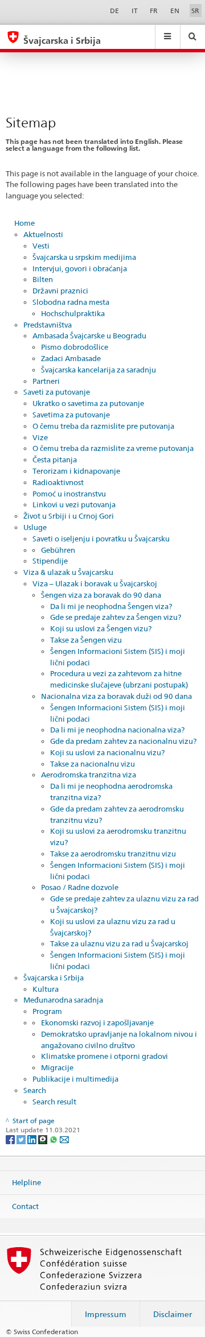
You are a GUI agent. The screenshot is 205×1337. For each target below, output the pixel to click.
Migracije (57, 1067)
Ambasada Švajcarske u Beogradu (89, 335)
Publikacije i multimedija (75, 1078)
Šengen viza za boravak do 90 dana (101, 594)
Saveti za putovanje (56, 391)
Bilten (42, 279)
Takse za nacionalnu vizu (92, 763)
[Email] (64, 1139)
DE (114, 10)
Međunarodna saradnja (63, 999)
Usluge (35, 527)
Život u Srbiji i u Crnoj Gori (68, 515)
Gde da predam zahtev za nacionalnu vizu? (123, 741)
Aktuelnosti (43, 234)
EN (174, 10)
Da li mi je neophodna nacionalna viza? (117, 729)
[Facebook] (11, 1139)
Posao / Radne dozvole (79, 887)
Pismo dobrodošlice (74, 346)
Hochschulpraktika (73, 313)
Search (34, 1090)
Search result (54, 1101)
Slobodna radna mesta (70, 302)
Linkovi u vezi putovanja (74, 504)
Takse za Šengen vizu (86, 639)
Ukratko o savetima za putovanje (88, 403)
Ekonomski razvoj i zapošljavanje (97, 1022)
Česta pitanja (54, 459)
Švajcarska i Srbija (53, 977)
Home (24, 222)
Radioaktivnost (58, 482)
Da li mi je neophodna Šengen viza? (111, 606)
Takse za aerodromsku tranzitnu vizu (113, 853)
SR (195, 10)
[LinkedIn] (32, 1139)
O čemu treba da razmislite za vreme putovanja (113, 448)
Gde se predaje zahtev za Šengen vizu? (115, 617)
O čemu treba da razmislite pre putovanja (103, 426)
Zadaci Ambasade (71, 358)
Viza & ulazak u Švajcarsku (68, 572)
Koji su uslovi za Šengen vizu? (100, 628)
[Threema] (43, 1139)
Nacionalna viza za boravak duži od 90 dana (116, 696)
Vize (40, 437)
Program (47, 1011)
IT (135, 10)
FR (154, 10)
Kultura (45, 989)
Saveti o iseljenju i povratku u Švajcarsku (101, 538)
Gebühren (58, 549)
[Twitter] (22, 1139)
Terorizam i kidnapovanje (76, 470)
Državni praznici (60, 290)
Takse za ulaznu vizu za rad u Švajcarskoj (119, 943)
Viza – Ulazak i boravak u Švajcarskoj (94, 583)
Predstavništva (47, 324)
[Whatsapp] (54, 1139)
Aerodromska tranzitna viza (88, 774)
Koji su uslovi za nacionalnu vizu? (107, 752)
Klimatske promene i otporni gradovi (104, 1056)
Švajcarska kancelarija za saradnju (98, 369)
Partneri (46, 381)
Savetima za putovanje (71, 414)
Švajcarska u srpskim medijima (84, 257)
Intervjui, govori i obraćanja (79, 268)
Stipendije (50, 560)
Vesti (41, 245)
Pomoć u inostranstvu (69, 493)
